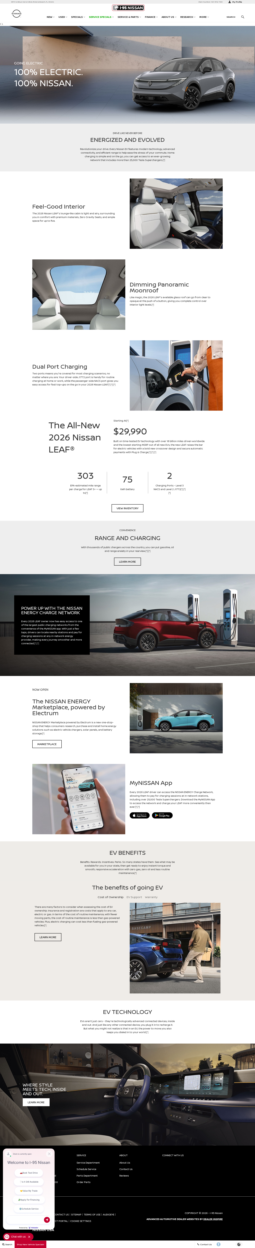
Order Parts (83, 1182)
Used (61, 17)
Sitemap (76, 1214)
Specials (77, 17)
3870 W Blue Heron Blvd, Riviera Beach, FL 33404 (32, 2)
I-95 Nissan (216, 1213)
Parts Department (87, 1175)
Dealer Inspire (213, 1219)
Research (186, 17)
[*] (164, 160)
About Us (168, 17)
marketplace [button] (47, 744)
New (49, 17)
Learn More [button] (127, 561)
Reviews (124, 1175)
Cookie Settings (80, 1221)
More (203, 17)
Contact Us (126, 1169)
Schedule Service (86, 1169)
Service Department (88, 1162)
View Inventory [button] (127, 508)
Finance (150, 17)
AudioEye (108, 1214)
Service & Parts (128, 17)
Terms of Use (92, 1214)
